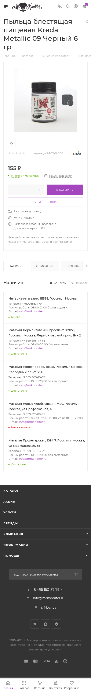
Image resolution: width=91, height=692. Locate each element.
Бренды (10, 523)
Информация (15, 544)
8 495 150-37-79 (46, 589)
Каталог (11, 490)
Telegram (34, 624)
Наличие (16, 266)
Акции (9, 501)
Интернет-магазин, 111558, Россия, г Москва (42, 298)
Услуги (9, 512)
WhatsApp (56, 624)
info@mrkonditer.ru (33, 311)
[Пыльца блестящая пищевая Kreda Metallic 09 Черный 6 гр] (45, 100)
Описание (45, 266)
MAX (45, 624)
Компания (13, 534)
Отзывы (73, 266)
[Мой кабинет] (76, 7)
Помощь (11, 555)
